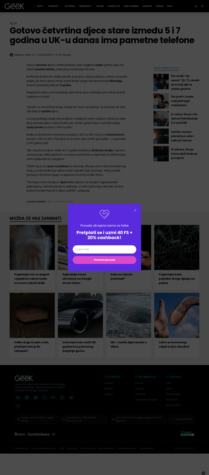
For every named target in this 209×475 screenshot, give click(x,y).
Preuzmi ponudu (104, 260)
